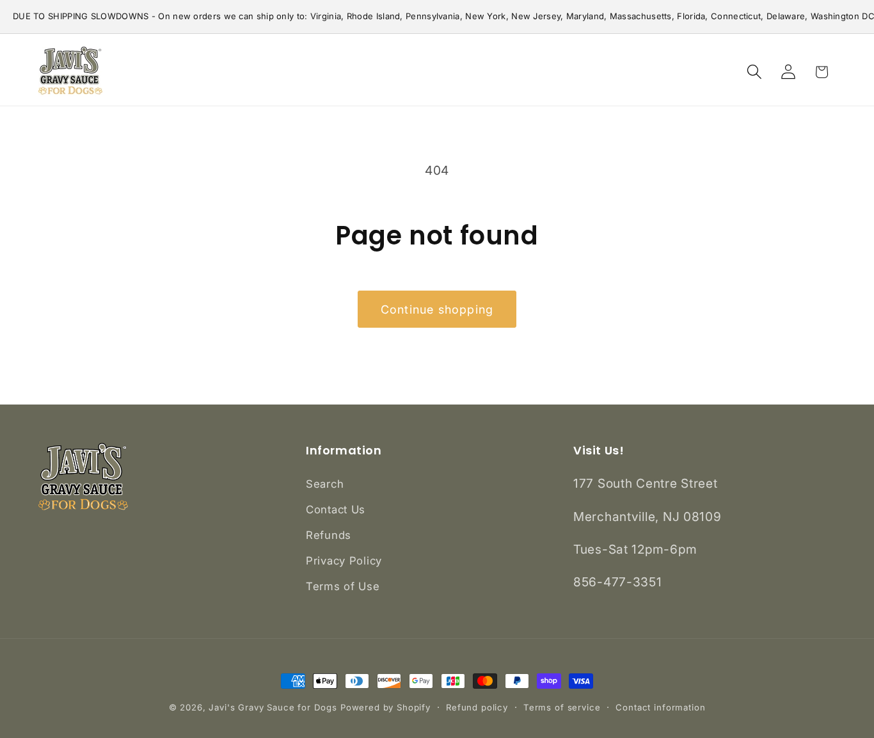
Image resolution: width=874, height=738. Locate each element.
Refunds (328, 535)
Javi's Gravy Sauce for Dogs (273, 707)
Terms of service (561, 707)
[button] (754, 72)
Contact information (660, 707)
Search (325, 483)
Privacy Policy (344, 560)
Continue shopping (437, 309)
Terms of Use (343, 586)
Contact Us (335, 509)
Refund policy (477, 707)
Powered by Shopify (385, 707)
